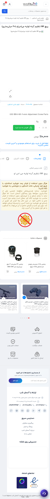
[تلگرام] (39, 410)
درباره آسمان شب (28, 430)
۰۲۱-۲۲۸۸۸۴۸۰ (27, 405)
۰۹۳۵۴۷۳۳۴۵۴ (13, 405)
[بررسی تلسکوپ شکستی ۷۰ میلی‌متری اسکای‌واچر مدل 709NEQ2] (35, 292)
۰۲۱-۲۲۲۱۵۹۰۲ (40, 405)
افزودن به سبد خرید (21, 128)
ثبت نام (15, 381)
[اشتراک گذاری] (10, 96)
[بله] (11, 410)
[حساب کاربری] (9, 4)
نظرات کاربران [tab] (19, 158)
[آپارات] (33, 410)
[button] (29, 271)
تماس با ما (28, 434)
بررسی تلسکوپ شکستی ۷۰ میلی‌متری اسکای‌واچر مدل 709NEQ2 (35, 303)
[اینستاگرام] (44, 410)
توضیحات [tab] (38, 158)
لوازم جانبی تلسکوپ (38, 18)
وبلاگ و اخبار (27, 427)
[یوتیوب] (22, 410)
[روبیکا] (17, 410)
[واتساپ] (28, 410)
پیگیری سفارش (27, 423)
